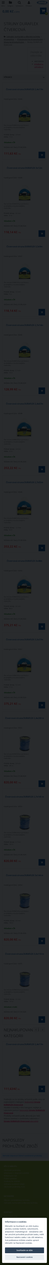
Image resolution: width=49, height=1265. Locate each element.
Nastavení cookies (24, 1257)
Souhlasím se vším (24, 1250)
